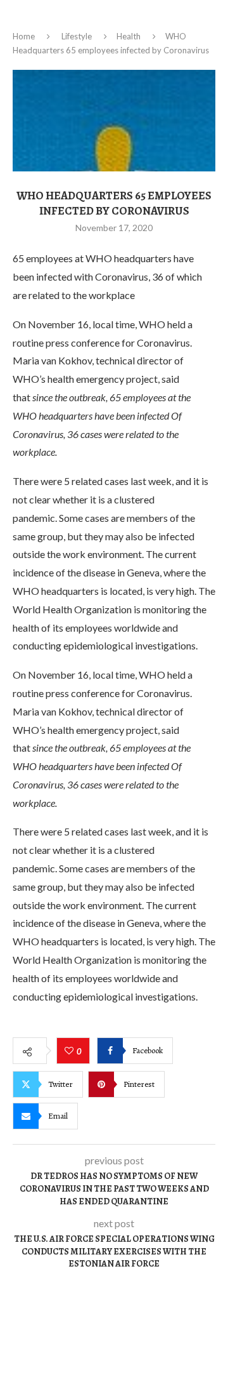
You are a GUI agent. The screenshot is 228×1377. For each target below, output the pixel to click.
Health (129, 36)
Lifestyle (76, 36)
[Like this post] (71, 1051)
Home (24, 36)
